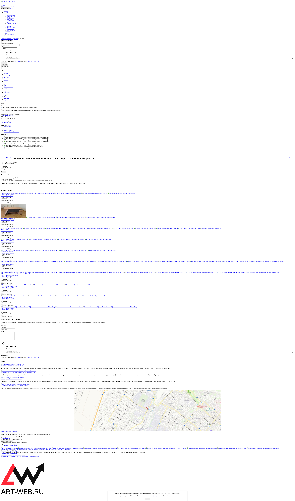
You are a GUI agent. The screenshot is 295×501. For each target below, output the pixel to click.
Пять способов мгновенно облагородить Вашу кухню (15, 385)
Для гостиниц (10, 29)
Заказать (3, 171)
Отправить (3, 63)
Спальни (9, 26)
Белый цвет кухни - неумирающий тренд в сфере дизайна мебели (18, 372)
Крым (5, 88)
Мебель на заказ (11, 16)
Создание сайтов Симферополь (9, 456)
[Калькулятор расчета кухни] (8, 1)
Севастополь (7, 92)
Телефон (3, 45)
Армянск (6, 73)
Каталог (3, 5)
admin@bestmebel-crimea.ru (8, 438)
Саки (5, 91)
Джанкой (6, 80)
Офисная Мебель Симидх (7, 157)
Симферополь (4, 64)
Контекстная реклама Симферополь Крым (28, 456)
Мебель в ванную (11, 23)
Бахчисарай (7, 76)
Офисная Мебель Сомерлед (287, 157)
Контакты (6, 35)
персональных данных (33, 61)
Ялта (5, 100)
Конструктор (10, 34)
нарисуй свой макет (6, 126)
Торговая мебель (11, 30)
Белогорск (6, 77)
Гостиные (9, 24)
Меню (11, 8)
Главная (6, 11)
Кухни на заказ (11, 15)
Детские (9, 22)
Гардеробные (10, 20)
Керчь (5, 85)
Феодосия (6, 98)
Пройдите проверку (7, 50)
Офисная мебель (11, 27)
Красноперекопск (8, 87)
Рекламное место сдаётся (9, 39)
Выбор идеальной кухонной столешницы (11, 379)
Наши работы (7, 31)
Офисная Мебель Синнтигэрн (11, 132)
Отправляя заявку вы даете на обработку (20, 61)
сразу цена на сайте (6, 122)
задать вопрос (4, 355)
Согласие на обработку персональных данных (13, 446)
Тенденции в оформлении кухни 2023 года (12, 365)
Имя (2, 46)
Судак (5, 95)
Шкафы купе (10, 18)
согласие (17, 61)
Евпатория (6, 82)
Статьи (5, 33)
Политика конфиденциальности (9, 445)
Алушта (6, 71)
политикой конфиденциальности (153, 495)
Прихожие (9, 19)
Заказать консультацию (6, 40)
